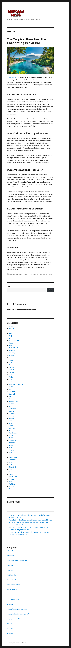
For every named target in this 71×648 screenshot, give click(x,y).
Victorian (12, 479)
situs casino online (13, 585)
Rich (10, 447)
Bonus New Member (14, 580)
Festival (11, 372)
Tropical (50, 274)
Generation (13, 391)
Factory (11, 367)
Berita (11, 338)
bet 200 (9, 624)
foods (11, 382)
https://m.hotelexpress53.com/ (18, 614)
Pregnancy (12, 440)
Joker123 (10, 570)
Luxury (11, 413)
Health (11, 396)
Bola (10, 345)
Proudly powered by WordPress (17, 643)
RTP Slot (10, 551)
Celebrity (12, 353)
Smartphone (13, 460)
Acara (11, 326)
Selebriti (12, 452)
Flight (11, 377)
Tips (10, 469)
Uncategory (13, 477)
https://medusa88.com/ (15, 619)
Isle (41, 274)
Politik (11, 438)
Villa (10, 481)
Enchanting (35, 274)
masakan (12, 418)
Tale (10, 464)
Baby (10, 336)
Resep (11, 445)
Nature (11, 426)
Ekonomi (12, 365)
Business (12, 350)
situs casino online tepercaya (17, 560)
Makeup (11, 416)
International (13, 401)
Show (11, 455)
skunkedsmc (13, 457)
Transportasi (13, 472)
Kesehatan (12, 409)
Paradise (44, 274)
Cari (8, 286)
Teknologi (12, 467)
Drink (11, 362)
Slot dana (10, 565)
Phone (11, 435)
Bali (31, 274)
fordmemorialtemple (16, 384)
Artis (10, 333)
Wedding (12, 484)
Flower (11, 379)
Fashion (11, 370)
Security (11, 450)
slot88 (9, 594)
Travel (11, 474)
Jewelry (11, 404)
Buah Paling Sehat (15, 348)
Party (10, 430)
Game (11, 387)
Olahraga (12, 428)
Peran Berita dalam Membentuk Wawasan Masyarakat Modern (30, 520)
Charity (11, 355)
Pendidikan (13, 433)
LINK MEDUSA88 (13, 599)
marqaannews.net (13, 77)
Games (11, 389)
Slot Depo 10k (11, 555)
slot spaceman (12, 590)
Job (10, 406)
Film (10, 374)
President (12, 443)
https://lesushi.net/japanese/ (17, 609)
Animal (11, 328)
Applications (13, 331)
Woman (11, 486)
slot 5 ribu (10, 628)
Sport (11, 462)
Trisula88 (10, 604)
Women (11, 489)
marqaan (12, 274)
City (10, 357)
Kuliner (11, 411)
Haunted (12, 394)
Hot (10, 399)
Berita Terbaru (14, 340)
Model (11, 421)
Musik (11, 423)
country (26, 274)
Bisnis (11, 343)
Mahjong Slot (11, 575)
